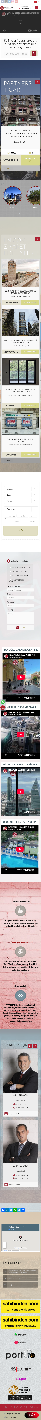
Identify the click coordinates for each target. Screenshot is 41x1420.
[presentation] (19, 213)
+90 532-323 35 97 (21, 1104)
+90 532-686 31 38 (21, 1175)
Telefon (10, 594)
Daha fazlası (30, 158)
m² (5, 518)
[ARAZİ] (12, 195)
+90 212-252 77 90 (26, 8)
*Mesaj (10, 609)
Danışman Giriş (11, 1417)
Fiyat (6, 513)
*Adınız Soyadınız (14, 586)
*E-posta (10, 602)
